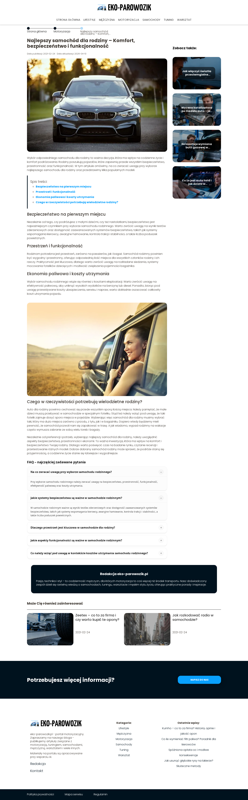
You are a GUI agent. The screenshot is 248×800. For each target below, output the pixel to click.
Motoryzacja (128, 20)
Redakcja (38, 764)
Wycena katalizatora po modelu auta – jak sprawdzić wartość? (196, 109)
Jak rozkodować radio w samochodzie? (192, 617)
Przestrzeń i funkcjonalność (55, 192)
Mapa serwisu (74, 794)
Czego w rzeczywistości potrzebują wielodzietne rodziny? (77, 202)
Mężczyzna (107, 20)
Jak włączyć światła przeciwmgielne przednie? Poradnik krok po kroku (196, 73)
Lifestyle (89, 20)
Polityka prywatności (40, 794)
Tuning (169, 20)
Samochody (151, 20)
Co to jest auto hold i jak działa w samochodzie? (197, 182)
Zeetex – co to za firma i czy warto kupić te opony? (97, 617)
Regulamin (100, 794)
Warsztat (184, 20)
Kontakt (36, 771)
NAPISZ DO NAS (199, 679)
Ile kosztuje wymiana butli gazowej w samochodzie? (197, 146)
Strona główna (68, 20)
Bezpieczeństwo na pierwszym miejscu (63, 186)
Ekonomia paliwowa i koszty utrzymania (65, 197)
